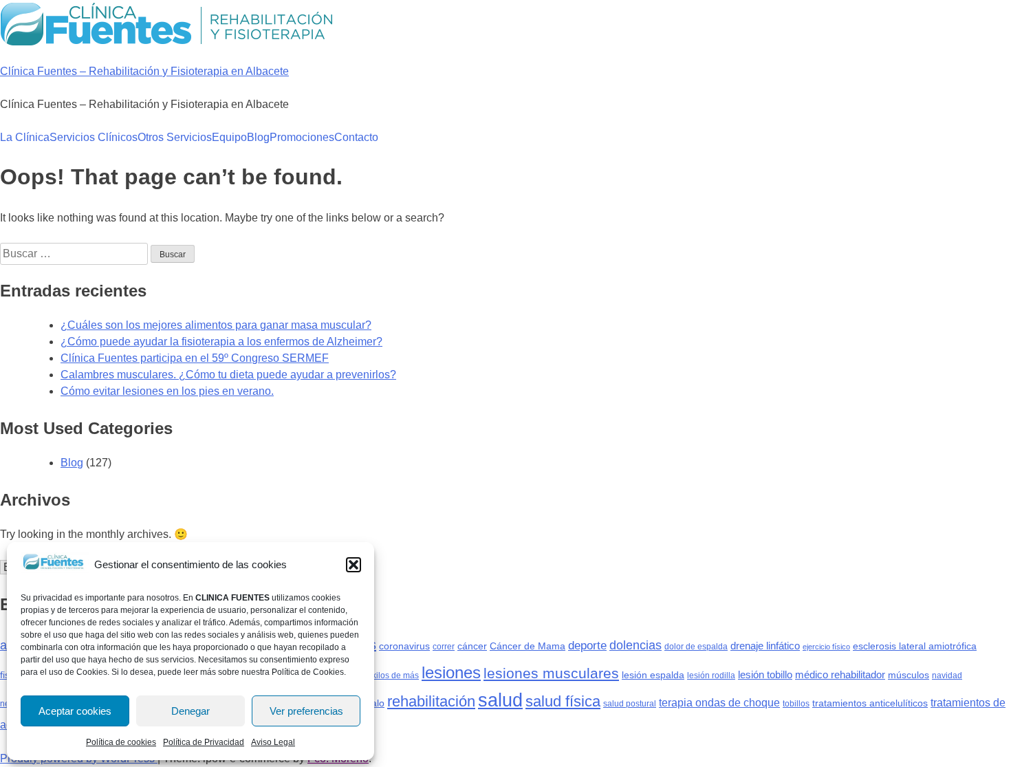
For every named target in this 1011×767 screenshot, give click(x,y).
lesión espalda (653, 674)
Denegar (190, 711)
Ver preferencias (306, 711)
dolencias (635, 645)
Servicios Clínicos (94, 137)
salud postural (629, 704)
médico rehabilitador (840, 674)
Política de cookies (121, 742)
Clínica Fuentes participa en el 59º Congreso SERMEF (195, 358)
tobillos (796, 704)
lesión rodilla (711, 675)
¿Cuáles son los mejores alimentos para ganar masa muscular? (216, 325)
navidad (947, 675)
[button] (353, 565)
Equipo (229, 137)
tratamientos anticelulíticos (870, 703)
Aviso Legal (273, 742)
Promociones (302, 137)
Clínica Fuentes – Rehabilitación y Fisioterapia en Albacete (144, 71)
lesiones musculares (551, 673)
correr (444, 646)
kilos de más (395, 675)
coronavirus (404, 645)
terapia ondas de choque (719, 702)
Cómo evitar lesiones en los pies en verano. (167, 391)
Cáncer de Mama (527, 645)
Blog (258, 137)
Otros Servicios (175, 137)
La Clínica (25, 137)
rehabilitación (431, 701)
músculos (908, 674)
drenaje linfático (765, 645)
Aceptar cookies (75, 711)
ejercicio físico (826, 646)
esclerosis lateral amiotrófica (915, 645)
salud (500, 700)
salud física (562, 701)
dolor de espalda (696, 646)
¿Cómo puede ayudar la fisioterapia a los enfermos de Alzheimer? (221, 341)
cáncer (472, 645)
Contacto (356, 137)
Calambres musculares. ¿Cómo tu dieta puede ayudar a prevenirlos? (228, 374)
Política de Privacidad (203, 742)
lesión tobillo (765, 674)
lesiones (451, 672)
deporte (587, 645)
